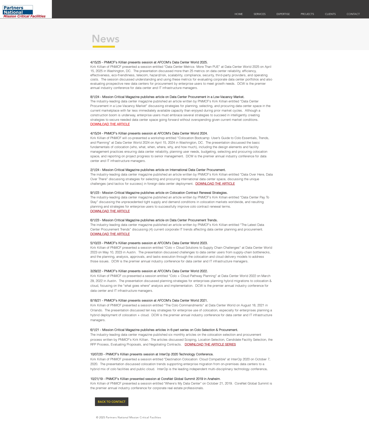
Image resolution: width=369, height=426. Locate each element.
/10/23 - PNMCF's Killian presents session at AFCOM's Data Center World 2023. (150, 243)
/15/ (150, 133)
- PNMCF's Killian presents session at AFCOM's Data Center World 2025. (154, 62)
